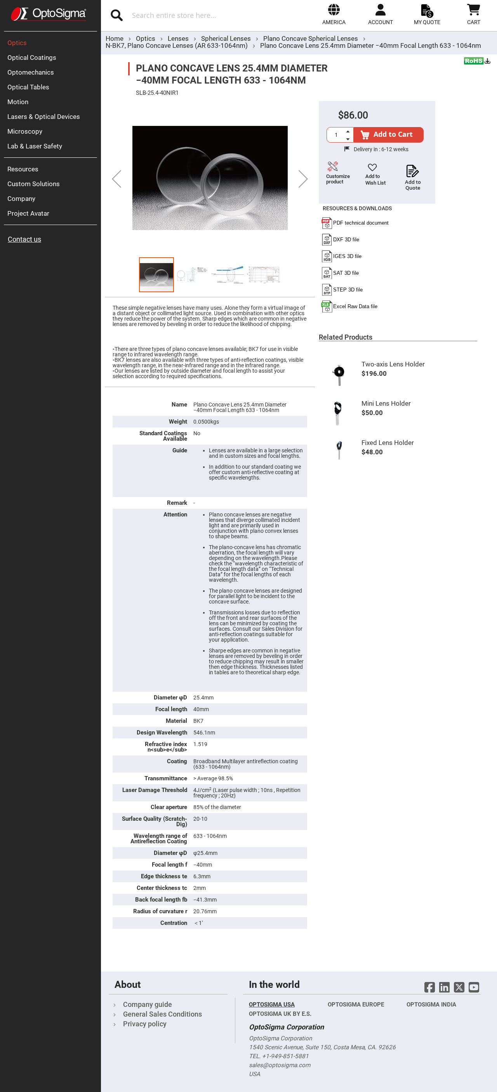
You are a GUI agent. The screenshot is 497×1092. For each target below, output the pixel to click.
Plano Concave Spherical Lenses (311, 38)
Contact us (24, 239)
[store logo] (48, 14)
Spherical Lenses (226, 38)
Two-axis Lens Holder (393, 364)
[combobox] (181, 15)
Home (114, 38)
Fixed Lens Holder (387, 443)
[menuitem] (52, 42)
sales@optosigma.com (279, 1065)
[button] (334, 14)
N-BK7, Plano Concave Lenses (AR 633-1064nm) (177, 45)
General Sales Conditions (162, 1014)
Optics (146, 38)
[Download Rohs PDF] (477, 61)
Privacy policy (145, 1024)
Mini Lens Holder (386, 403)
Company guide (147, 1004)
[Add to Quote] (412, 169)
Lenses (179, 38)
